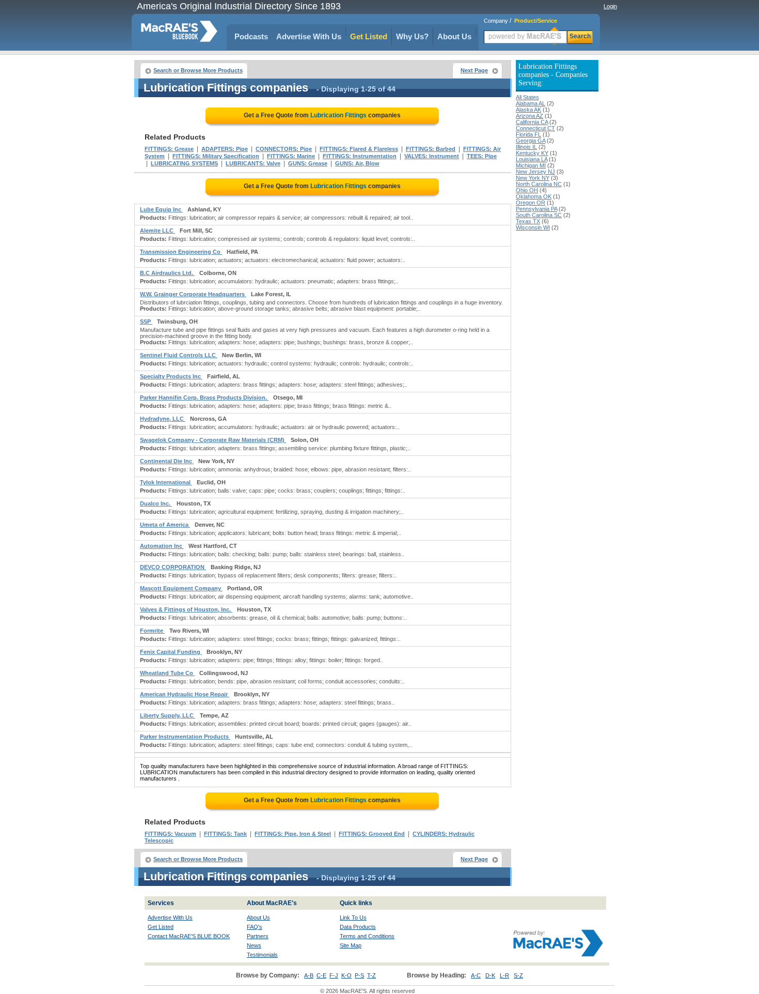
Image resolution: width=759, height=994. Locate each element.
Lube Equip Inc (161, 209)
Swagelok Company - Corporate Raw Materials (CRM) (213, 440)
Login (610, 6)
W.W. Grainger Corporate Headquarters (193, 294)
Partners (257, 936)
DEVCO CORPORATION (173, 567)
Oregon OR (530, 203)
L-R (504, 975)
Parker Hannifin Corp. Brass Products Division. (204, 397)
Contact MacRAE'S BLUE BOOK (189, 936)
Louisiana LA (531, 159)
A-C (476, 975)
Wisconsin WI (533, 227)
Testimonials (262, 955)
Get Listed (368, 36)
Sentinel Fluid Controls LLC (178, 355)
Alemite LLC (157, 230)
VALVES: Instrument (431, 156)
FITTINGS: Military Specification (215, 156)
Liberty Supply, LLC (167, 715)
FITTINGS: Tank (225, 834)
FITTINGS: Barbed (430, 149)
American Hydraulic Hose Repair (184, 694)
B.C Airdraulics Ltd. (167, 273)
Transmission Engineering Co (181, 252)
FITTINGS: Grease (169, 149)
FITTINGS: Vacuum (170, 834)
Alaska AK (528, 109)
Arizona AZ (529, 116)
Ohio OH (527, 190)
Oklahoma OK (533, 196)
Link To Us (353, 917)
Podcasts (251, 36)
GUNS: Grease (307, 163)
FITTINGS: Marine (291, 156)
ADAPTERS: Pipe (224, 149)
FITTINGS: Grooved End (372, 834)
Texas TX (528, 221)
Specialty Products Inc (171, 376)
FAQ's (254, 927)
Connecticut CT (535, 128)
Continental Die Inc (167, 461)
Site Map (350, 945)
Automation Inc (162, 546)
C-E (321, 975)
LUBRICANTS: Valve (253, 163)
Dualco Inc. (156, 503)
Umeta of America (165, 525)
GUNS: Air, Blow (357, 163)
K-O (346, 975)
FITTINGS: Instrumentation (360, 156)
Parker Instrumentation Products (185, 736)
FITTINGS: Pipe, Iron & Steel (293, 834)
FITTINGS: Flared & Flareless (359, 149)
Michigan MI (531, 165)
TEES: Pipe (482, 156)
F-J (333, 975)
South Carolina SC (539, 215)
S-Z (518, 975)
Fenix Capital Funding (171, 652)
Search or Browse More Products (198, 70)
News (254, 945)
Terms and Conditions (367, 936)
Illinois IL (526, 147)
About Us (454, 36)
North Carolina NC (539, 184)
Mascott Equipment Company (181, 588)
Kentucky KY (532, 153)
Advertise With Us (308, 36)
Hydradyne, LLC (162, 419)
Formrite (152, 631)
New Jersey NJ (535, 172)
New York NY (532, 178)
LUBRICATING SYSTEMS (184, 163)
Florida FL (528, 134)
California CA (532, 122)
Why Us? (412, 36)
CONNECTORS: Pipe (284, 149)
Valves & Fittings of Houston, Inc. (186, 609)
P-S (359, 975)
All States (527, 97)
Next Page (474, 70)
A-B (308, 975)
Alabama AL (530, 103)
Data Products (358, 927)
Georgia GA (530, 140)
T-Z (371, 975)
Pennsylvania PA (536, 209)
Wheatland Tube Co (167, 673)
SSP (146, 321)
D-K (490, 975)
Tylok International (166, 482)
